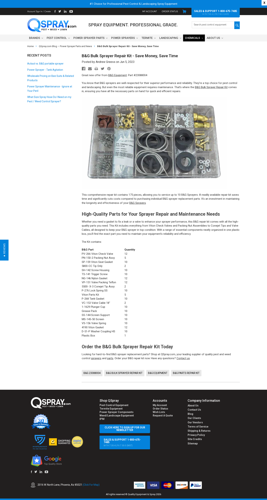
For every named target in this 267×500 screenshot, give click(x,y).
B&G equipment (157, 373)
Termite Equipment (111, 408)
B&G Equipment (117, 75)
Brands (35, 38)
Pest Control (57, 38)
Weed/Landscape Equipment (117, 415)
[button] (4, 250)
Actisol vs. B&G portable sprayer (45, 63)
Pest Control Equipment (114, 405)
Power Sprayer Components (117, 412)
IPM (102, 419)
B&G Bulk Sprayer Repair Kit (211, 87)
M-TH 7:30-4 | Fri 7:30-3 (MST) (122, 442)
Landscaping (169, 38)
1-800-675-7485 (227, 11)
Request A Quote (163, 415)
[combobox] (213, 24)
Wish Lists (159, 412)
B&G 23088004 (92, 373)
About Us (214, 38)
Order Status (170, 11)
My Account (149, 11)
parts (110, 358)
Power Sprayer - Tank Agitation (45, 69)
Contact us (183, 358)
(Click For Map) (91, 484)
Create (47, 11)
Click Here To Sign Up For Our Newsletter (125, 429)
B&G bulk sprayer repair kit (124, 373)
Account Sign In (34, 11)
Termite (147, 38)
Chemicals (193, 38)
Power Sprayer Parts (89, 38)
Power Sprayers (123, 38)
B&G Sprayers (137, 203)
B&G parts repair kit (186, 373)
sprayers (96, 358)
